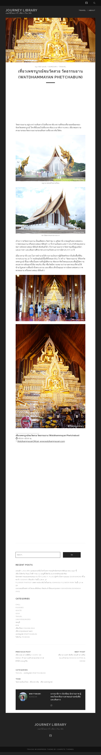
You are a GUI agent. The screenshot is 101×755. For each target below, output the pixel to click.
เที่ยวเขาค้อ (34, 682)
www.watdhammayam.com (52, 441)
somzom (52, 67)
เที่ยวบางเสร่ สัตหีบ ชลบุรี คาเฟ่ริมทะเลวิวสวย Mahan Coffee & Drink (71, 658)
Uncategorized (23, 619)
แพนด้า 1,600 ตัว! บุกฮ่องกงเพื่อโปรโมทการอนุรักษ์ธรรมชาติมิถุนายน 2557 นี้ (46, 571)
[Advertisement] (50, 103)
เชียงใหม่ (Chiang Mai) (25, 628)
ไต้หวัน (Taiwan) (23, 637)
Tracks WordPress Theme (40, 749)
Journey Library (21, 10)
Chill (18, 604)
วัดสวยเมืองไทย (22, 682)
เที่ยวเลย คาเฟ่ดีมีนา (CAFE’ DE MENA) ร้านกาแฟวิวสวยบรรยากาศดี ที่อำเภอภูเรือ (30, 658)
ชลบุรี (18, 622)
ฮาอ (17, 625)
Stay (18, 613)
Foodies (20, 607)
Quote (19, 610)
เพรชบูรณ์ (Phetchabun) (26, 634)
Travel (82, 10)
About (92, 10)
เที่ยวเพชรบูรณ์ (46, 682)
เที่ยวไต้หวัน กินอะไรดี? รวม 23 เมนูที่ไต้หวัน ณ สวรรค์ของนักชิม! (41, 574)
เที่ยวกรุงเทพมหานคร (24, 631)
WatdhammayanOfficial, (28, 441)
